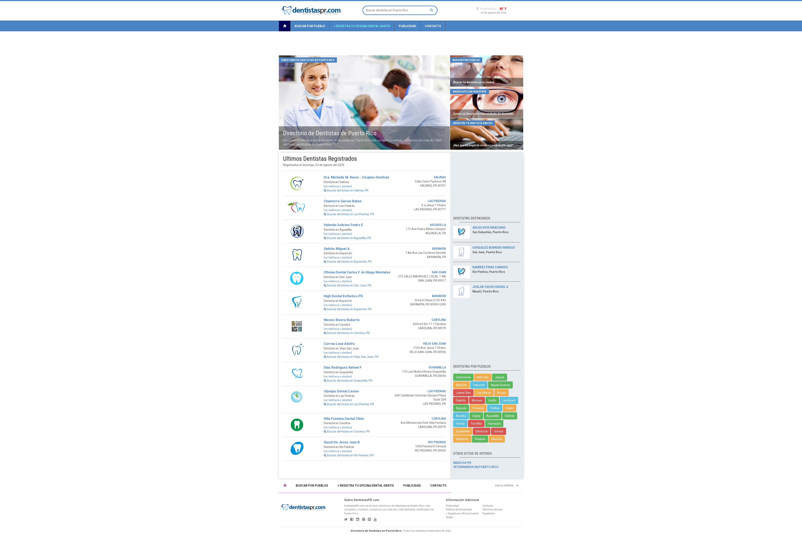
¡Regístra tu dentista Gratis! (472, 123)
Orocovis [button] (478, 408)
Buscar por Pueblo (310, 26)
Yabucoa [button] (479, 385)
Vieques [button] (480, 439)
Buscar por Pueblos (312, 485)
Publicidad (407, 26)
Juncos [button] (498, 431)
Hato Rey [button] (483, 377)
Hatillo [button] (492, 400)
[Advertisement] (401, 43)
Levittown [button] (509, 400)
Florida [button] (460, 423)
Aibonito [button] (461, 385)
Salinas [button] (509, 416)
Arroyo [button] (501, 392)
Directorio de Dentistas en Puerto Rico (376, 530)
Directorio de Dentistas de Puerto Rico (307, 60)
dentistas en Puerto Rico (409, 505)
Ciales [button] (510, 408)
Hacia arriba (504, 485)
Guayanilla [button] (463, 431)
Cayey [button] (476, 416)
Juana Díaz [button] (463, 392)
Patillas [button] (495, 408)
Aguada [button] (461, 408)
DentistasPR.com (354, 505)
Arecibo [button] (461, 416)
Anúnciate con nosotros (469, 91)
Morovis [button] (477, 400)
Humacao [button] (494, 423)
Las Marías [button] (484, 392)
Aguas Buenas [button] (500, 385)
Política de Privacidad (459, 509)
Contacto (433, 26)
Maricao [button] (496, 439)
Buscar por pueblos (466, 60)
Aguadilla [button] (492, 416)
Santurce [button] (482, 431)
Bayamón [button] (462, 439)
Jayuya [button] (499, 377)
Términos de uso (492, 509)
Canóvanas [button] (463, 377)
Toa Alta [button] (476, 423)
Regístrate (488, 513)
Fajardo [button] (461, 400)
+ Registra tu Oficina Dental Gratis (362, 26)
